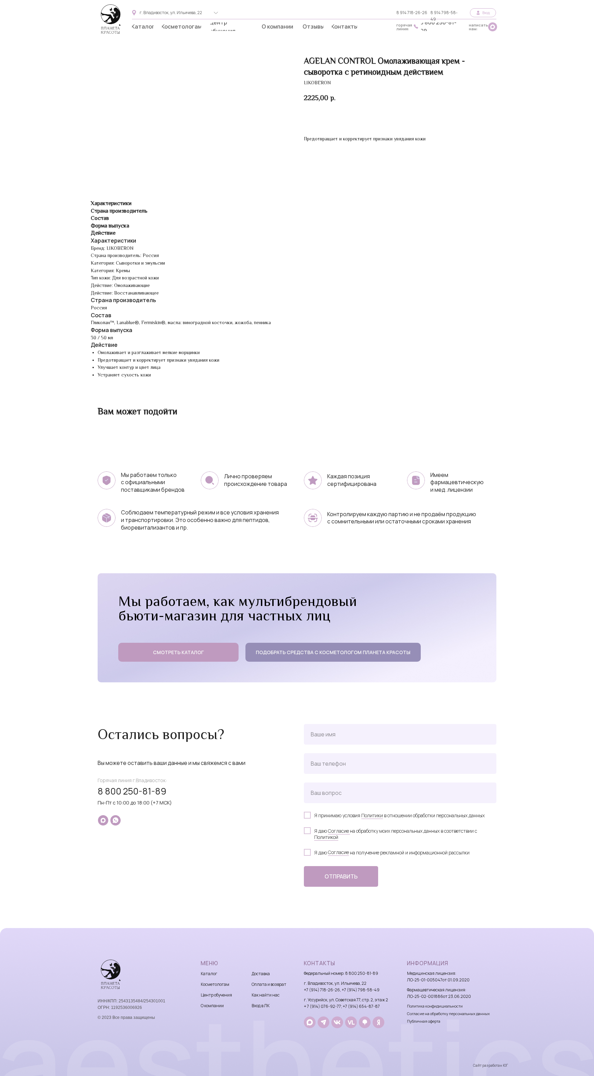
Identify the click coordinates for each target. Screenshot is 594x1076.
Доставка (261, 974)
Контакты (319, 963)
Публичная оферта (423, 1021)
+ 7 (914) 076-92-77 (322, 1006)
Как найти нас (265, 995)
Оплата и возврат (269, 984)
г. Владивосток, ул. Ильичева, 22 (171, 12)
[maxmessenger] (103, 820)
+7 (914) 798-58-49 (361, 990)
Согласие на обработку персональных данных (448, 1013)
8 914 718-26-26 (411, 12)
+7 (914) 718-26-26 (322, 990)
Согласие (339, 831)
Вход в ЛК (261, 1006)
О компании (212, 1006)
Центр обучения (216, 995)
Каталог (209, 974)
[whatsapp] (115, 820)
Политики (372, 815)
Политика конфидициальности (435, 1006)
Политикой (326, 837)
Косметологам (215, 984)
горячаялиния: (404, 26)
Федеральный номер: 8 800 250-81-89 (341, 973)
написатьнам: (478, 26)
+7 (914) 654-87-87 (361, 1006)
